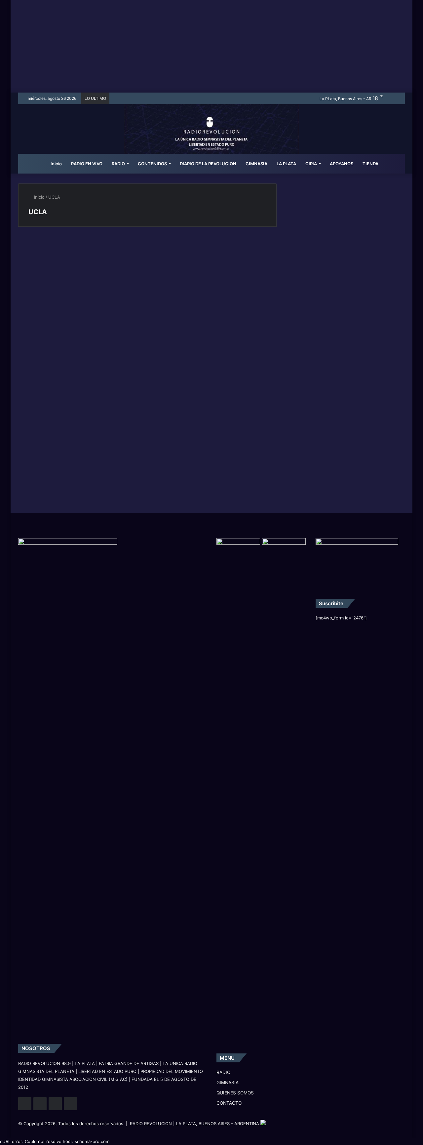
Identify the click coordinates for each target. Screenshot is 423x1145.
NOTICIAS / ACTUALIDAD (54, 250)
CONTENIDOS (152, 163)
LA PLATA (286, 163)
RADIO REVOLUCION (151, 1123)
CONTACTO (229, 1103)
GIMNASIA (256, 163)
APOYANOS (341, 163)
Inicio (56, 163)
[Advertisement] (211, 46)
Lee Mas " (43, 364)
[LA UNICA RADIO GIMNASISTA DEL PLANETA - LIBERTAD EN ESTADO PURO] (211, 137)
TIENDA (370, 163)
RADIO (118, 163)
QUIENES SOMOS (235, 1092)
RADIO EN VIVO (86, 163)
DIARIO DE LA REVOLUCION (208, 163)
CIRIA (311, 163)
